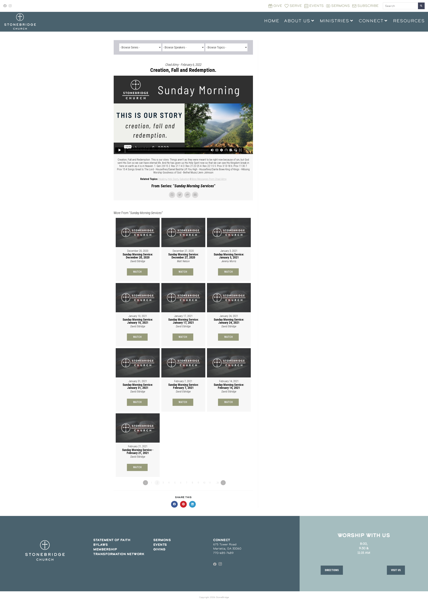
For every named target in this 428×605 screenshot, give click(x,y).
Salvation (184, 179)
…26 (217, 482)
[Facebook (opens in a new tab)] (5, 6)
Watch (137, 271)
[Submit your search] (421, 6)
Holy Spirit (173, 179)
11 (210, 482)
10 (204, 482)
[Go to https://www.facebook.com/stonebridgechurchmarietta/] (215, 564)
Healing (163, 179)
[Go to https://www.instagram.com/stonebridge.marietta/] (220, 564)
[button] (332, 570)
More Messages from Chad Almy (209, 179)
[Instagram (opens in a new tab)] (10, 6)
